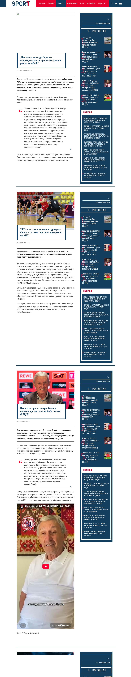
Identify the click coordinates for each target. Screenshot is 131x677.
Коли (82, 3)
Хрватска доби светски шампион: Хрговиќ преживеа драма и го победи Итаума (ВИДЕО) (91, 57)
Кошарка (61, 3)
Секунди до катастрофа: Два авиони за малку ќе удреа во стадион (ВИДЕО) (90, 42)
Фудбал (42, 3)
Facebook (112, 3)
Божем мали (72, 3)
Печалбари (91, 3)
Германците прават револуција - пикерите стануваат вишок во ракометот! (95, 176)
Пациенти (101, 3)
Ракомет (51, 3)
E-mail (120, 3)
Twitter (116, 3)
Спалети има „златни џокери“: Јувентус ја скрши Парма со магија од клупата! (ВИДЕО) (90, 100)
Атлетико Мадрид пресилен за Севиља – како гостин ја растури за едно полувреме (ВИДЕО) (91, 85)
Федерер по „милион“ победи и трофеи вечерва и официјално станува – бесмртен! (94, 160)
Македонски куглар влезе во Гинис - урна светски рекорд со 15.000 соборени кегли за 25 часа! (91, 71)
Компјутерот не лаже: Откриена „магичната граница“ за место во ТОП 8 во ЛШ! (95, 168)
